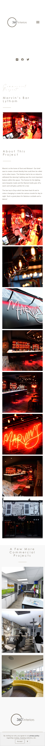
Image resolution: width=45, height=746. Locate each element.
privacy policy (34, 736)
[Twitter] (28, 59)
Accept (19, 741)
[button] (37, 22)
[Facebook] (22, 59)
